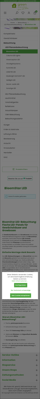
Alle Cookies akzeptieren (21, 295)
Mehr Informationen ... (20, 281)
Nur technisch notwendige (20, 290)
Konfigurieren (20, 285)
